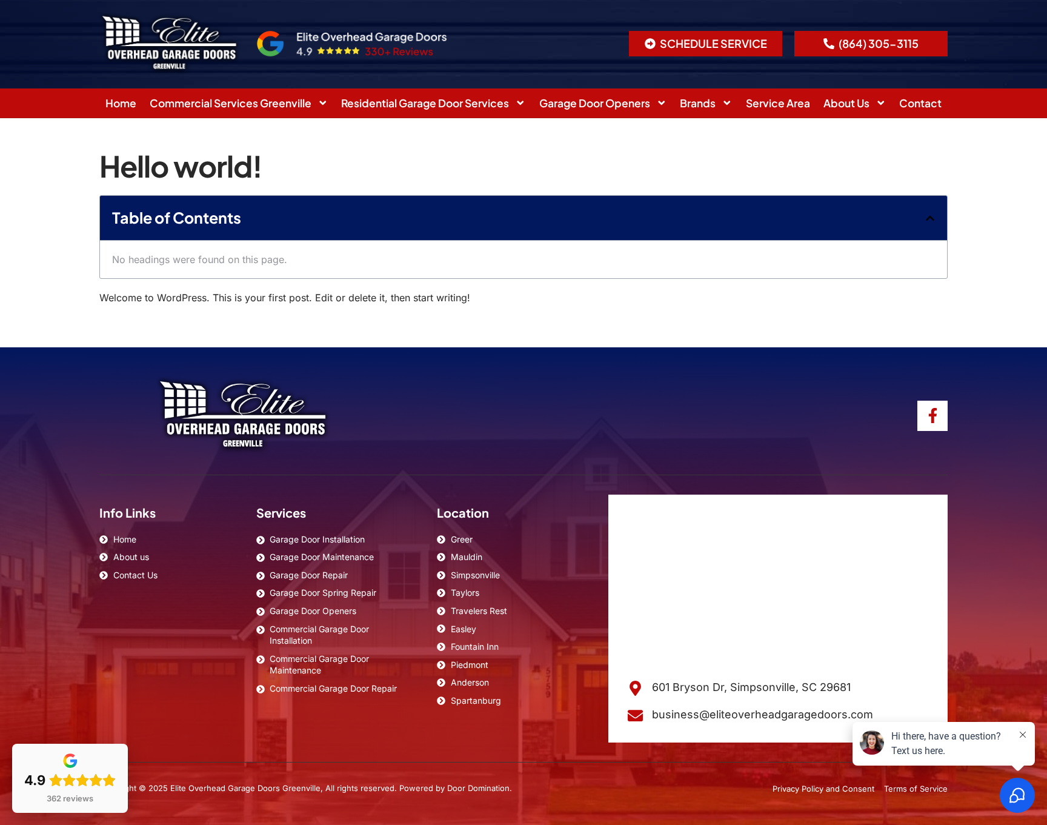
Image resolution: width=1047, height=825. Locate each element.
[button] (705, 43)
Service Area (778, 103)
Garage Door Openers (594, 103)
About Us (846, 103)
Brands (698, 103)
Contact (920, 103)
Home (120, 103)
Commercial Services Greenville (230, 103)
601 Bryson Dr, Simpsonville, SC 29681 (751, 687)
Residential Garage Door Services (425, 103)
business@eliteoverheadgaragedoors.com (762, 714)
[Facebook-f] (932, 416)
